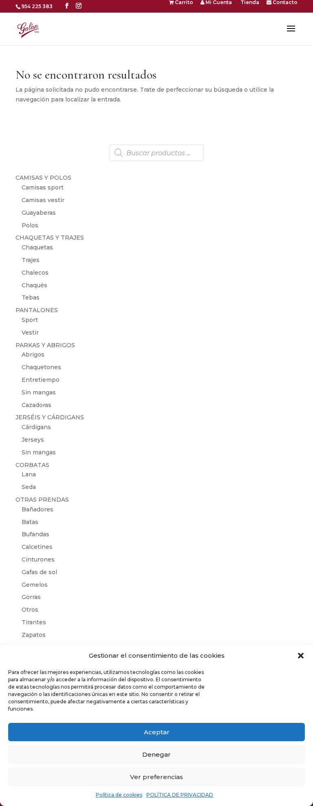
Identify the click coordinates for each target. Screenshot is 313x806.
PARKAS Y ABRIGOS (45, 345)
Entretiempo (41, 379)
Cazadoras (36, 405)
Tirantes (34, 622)
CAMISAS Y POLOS (43, 177)
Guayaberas (39, 212)
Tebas (31, 297)
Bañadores (37, 509)
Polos (30, 225)
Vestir (30, 332)
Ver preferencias (156, 777)
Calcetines (37, 547)
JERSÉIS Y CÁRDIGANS (49, 417)
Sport (30, 320)
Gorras (31, 597)
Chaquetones (41, 367)
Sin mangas (39, 392)
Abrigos (33, 354)
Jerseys (33, 439)
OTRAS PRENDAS (42, 499)
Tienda (249, 2)
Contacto (284, 2)
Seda (29, 487)
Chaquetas (37, 247)
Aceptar (157, 732)
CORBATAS (32, 465)
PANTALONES (36, 310)
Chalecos (35, 272)
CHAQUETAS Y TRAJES (49, 237)
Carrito (183, 2)
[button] (301, 656)
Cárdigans (36, 427)
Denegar (156, 754)
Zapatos (34, 635)
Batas (30, 522)
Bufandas (35, 534)
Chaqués (34, 285)
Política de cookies (119, 795)
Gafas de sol (39, 572)
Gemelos (35, 584)
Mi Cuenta (218, 2)
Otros (30, 609)
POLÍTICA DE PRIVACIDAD (179, 795)
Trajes (31, 260)
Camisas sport (43, 187)
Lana (29, 474)
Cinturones (38, 559)
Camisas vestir (43, 200)
